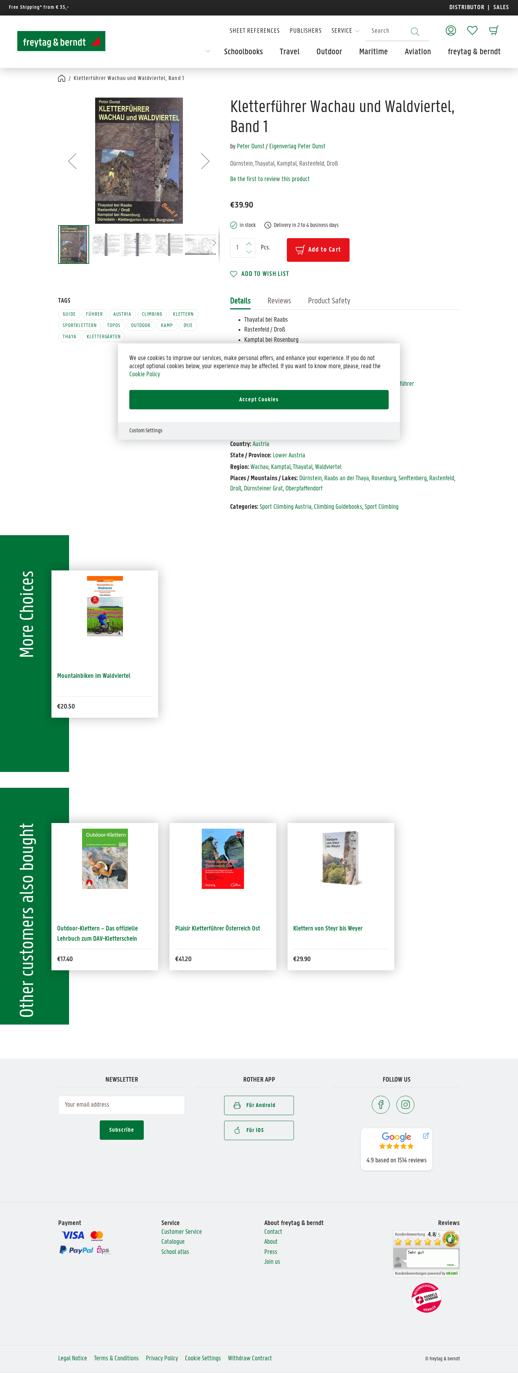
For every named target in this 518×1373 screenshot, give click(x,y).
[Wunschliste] (472, 27)
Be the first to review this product (270, 179)
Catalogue (173, 1242)
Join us (272, 1262)
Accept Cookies (259, 400)
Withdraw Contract (250, 1358)
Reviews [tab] (279, 301)
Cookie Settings (203, 1358)
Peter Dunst (251, 146)
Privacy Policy (162, 1358)
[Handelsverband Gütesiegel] (427, 1297)
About (271, 1242)
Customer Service (181, 1232)
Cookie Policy (144, 374)
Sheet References (255, 31)
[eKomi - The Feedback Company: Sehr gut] (426, 1254)
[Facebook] (381, 1105)
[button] (72, 161)
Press (270, 1252)
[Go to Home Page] (62, 79)
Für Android (261, 1105)
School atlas (175, 1252)
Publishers (306, 31)
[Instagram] (405, 1105)
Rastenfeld (441, 478)
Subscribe (121, 1130)
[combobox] (397, 31)
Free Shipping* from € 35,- (39, 7)
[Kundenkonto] (451, 27)
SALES (500, 7)
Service (342, 31)
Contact (273, 1232)
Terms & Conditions (116, 1358)
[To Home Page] (61, 41)
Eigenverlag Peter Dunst (297, 146)
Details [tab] (240, 301)
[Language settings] (208, 53)
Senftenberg (413, 478)
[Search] (415, 31)
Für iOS (255, 1130)
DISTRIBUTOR (468, 7)
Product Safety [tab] (329, 301)
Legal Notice (72, 1358)
